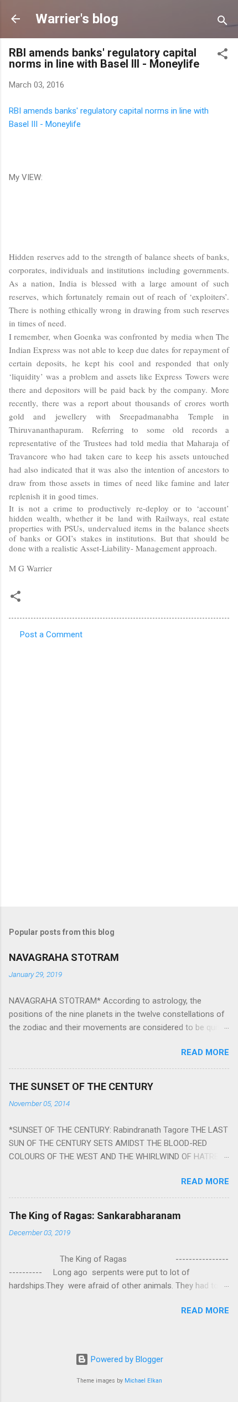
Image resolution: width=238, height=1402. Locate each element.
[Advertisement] (119, 770)
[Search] (222, 22)
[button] (222, 55)
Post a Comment (51, 634)
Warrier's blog (76, 19)
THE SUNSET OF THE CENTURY (81, 1086)
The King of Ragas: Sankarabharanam (95, 1215)
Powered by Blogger (126, 1359)
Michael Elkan (143, 1380)
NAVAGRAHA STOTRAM (64, 957)
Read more (205, 1052)
